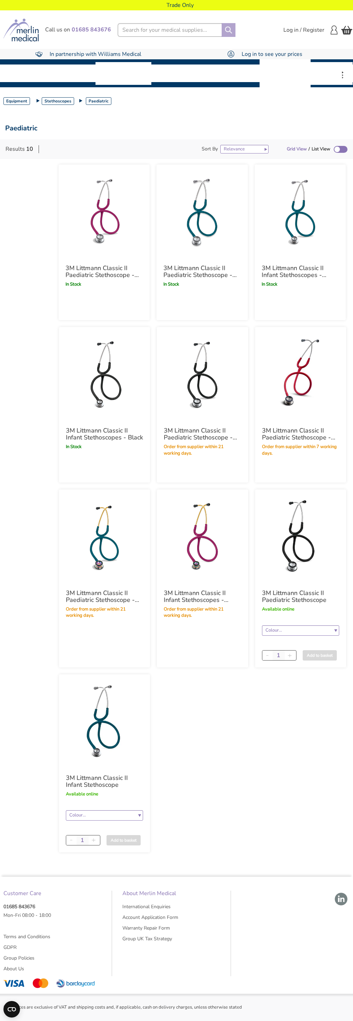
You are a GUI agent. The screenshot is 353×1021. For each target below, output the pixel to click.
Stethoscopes (57, 101)
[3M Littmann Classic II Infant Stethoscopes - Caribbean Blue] (300, 212)
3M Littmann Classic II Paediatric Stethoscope (294, 596)
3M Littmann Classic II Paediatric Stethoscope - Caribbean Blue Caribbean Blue (200, 271)
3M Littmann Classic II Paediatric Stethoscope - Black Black (198, 434)
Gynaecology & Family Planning (285, 73)
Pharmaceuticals (181, 73)
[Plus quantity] (290, 655)
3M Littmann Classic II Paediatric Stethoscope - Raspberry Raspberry (99, 271)
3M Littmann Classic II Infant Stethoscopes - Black (104, 434)
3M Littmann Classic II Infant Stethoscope (97, 781)
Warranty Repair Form (146, 928)
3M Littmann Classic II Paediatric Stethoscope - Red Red (296, 434)
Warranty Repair (332, 73)
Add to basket (320, 655)
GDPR (10, 947)
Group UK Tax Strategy (147, 938)
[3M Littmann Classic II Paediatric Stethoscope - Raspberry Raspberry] (104, 212)
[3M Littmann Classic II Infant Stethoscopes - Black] (104, 374)
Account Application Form (150, 917)
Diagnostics (236, 73)
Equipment (73, 73)
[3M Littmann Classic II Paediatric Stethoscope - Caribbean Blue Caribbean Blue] (202, 212)
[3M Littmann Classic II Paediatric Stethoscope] (300, 537)
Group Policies (18, 958)
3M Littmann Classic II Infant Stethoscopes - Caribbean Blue (293, 271)
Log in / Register (303, 30)
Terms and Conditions (26, 936)
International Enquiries (146, 906)
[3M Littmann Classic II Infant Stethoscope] (104, 722)
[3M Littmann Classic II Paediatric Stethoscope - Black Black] (202, 374)
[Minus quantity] (267, 655)
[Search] (228, 30)
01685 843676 (19, 906)
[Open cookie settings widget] (11, 1009)
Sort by (210, 149)
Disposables (25, 73)
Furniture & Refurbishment (123, 73)
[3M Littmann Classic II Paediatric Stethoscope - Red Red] (300, 374)
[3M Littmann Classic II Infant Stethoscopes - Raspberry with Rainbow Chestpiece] (202, 537)
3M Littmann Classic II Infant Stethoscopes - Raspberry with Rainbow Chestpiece (199, 596)
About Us (13, 968)
